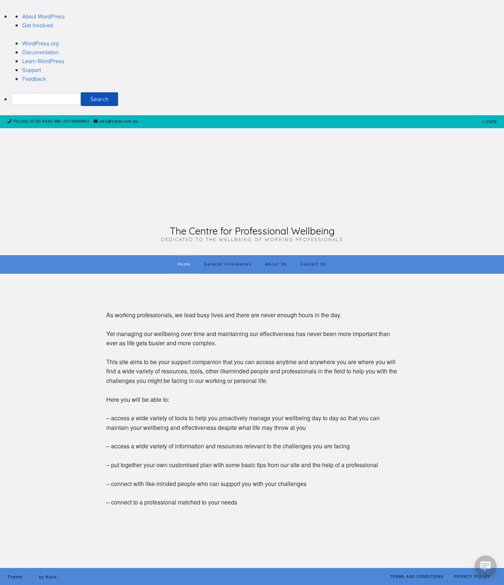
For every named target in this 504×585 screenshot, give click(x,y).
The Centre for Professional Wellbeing (252, 231)
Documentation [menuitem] (40, 52)
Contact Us (313, 264)
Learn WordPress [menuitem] (43, 61)
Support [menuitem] (31, 69)
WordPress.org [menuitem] (40, 43)
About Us (276, 264)
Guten (31, 576)
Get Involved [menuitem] (37, 25)
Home (184, 264)
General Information (228, 264)
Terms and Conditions (416, 576)
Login (490, 121)
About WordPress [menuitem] (43, 16)
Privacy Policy (472, 576)
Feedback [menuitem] (34, 78)
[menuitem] (257, 99)
